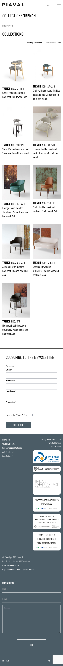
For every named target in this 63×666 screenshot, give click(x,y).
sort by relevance (34, 42)
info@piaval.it (7, 456)
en (7, 660)
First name (11, 380)
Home (4, 25)
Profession (11, 402)
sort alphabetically (53, 42)
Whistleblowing (54, 442)
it (3, 660)
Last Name (11, 391)
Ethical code (56, 446)
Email (9, 369)
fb (49, 660)
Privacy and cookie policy (50, 439)
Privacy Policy (21, 415)
